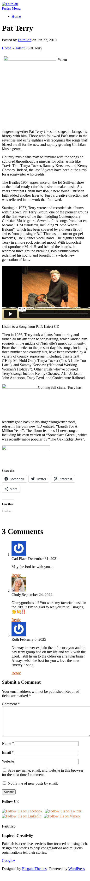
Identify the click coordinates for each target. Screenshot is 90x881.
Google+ (8, 860)
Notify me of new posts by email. (33, 783)
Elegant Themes (34, 869)
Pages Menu (11, 8)
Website (8, 761)
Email (8, 752)
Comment (11, 704)
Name (8, 743)
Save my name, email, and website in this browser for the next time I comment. (42, 772)
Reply (16, 575)
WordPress (76, 869)
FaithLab (24, 40)
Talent (19, 48)
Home (16, 16)
